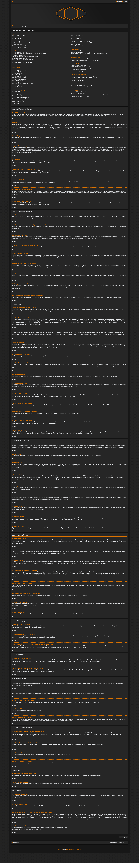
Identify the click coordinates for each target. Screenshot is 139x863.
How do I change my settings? (19, 52)
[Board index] (71, 13)
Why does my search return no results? (80, 66)
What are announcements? (19, 98)
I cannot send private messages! (79, 50)
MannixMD (73, 846)
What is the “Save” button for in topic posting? (23, 83)
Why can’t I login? (16, 41)
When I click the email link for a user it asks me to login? (26, 64)
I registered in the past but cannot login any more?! (25, 43)
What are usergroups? (76, 38)
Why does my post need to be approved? (22, 85)
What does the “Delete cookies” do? (21, 47)
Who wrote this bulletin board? (78, 92)
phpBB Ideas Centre (82, 805)
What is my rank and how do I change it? (22, 62)
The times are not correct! (18, 55)
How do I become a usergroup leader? (80, 41)
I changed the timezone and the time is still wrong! (25, 56)
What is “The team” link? (77, 45)
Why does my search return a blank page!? (81, 68)
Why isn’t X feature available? (78, 93)
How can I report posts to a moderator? (22, 82)
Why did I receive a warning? (19, 80)
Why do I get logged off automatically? (21, 45)
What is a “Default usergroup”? (78, 44)
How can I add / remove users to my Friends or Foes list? (85, 60)
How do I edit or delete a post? (19, 70)
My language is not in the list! (19, 58)
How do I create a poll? (18, 73)
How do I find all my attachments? (79, 87)
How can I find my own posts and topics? (81, 71)
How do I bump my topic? (18, 86)
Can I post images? (17, 96)
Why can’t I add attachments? (19, 79)
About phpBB (122, 795)
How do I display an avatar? (18, 61)
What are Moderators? (76, 37)
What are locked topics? (18, 101)
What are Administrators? (77, 35)
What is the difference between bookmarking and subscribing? (87, 76)
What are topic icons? (17, 103)
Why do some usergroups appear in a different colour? (85, 43)
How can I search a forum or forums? (80, 65)
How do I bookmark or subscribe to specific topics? (84, 77)
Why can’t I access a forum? (19, 77)
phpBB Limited (56, 795)
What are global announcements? (20, 97)
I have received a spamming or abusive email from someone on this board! (90, 53)
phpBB (57, 257)
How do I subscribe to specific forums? (81, 79)
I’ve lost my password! (17, 44)
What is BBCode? (16, 91)
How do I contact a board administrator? (81, 96)
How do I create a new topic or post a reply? (23, 69)
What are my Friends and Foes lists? (80, 58)
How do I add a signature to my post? (21, 72)
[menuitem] (13, 2)
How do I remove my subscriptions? (80, 80)
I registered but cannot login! (19, 40)
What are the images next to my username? (23, 59)
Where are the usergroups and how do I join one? (83, 40)
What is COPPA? (16, 37)
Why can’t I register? (17, 38)
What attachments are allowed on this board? (82, 85)
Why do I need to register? (18, 35)
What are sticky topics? (18, 100)
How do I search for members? (79, 69)
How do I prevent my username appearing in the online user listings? (29, 53)
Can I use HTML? (16, 93)
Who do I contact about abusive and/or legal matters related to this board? (89, 94)
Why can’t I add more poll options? (21, 74)
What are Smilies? (16, 94)
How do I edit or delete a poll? (19, 76)
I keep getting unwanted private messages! (81, 52)
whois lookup (121, 814)
